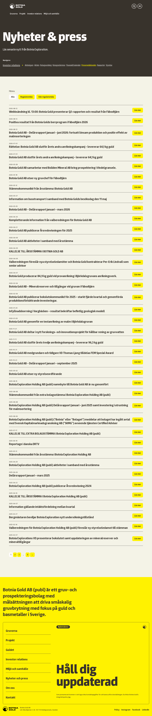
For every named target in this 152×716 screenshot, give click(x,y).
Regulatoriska (26, 97)
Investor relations (34, 13)
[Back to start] (10, 709)
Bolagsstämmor (59, 65)
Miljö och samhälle (51, 13)
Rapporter (101, 65)
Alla (12, 97)
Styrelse (109, 65)
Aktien (36, 65)
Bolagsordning (46, 65)
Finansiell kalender (73, 65)
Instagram (125, 710)
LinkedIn (145, 710)
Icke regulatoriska (46, 97)
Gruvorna (14, 13)
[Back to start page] (17, 6)
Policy (116, 710)
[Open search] (134, 6)
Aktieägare (29, 65)
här (69, 697)
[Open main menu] (139, 6)
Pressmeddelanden (88, 65)
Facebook (136, 710)
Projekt (22, 13)
